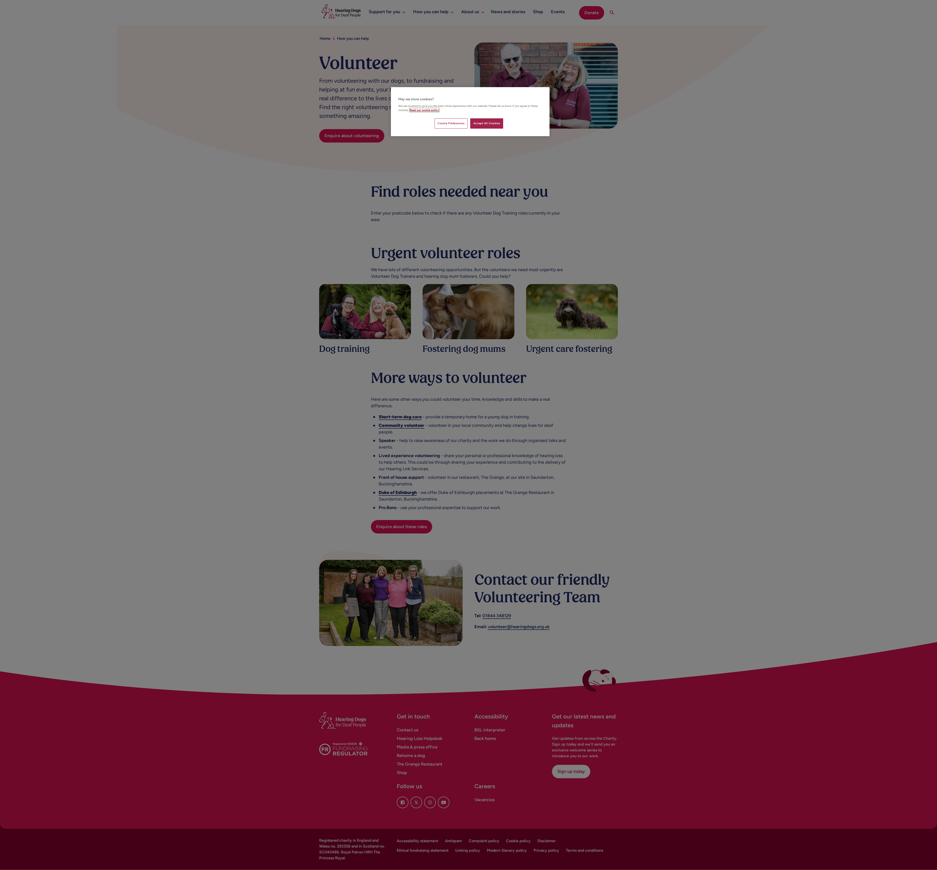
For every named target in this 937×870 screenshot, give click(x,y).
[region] (470, 111)
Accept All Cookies (486, 123)
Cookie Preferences (451, 123)
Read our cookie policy (424, 110)
